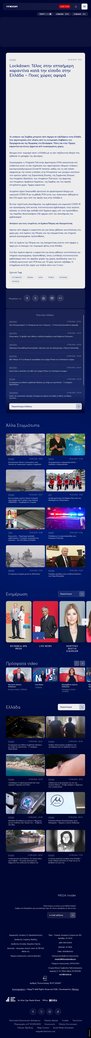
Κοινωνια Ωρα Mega (18, 647)
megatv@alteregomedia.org (65, 959)
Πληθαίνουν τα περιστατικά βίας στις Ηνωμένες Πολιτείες (62, 537)
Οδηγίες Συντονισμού (68, 1024)
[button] (84, 7)
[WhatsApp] (43, 298)
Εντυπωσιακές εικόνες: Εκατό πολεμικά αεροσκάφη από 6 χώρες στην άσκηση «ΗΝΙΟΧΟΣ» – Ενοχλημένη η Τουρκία (23, 500)
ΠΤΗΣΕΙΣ (51, 277)
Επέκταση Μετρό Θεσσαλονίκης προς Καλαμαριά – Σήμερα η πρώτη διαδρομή (63, 822)
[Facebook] (27, 298)
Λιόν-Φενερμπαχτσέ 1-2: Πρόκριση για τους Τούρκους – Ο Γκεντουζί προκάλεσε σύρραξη (43, 325)
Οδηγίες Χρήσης (51, 1020)
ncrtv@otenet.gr (65, 974)
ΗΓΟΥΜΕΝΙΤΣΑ (17, 277)
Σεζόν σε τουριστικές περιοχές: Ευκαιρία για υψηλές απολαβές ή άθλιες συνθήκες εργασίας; (40, 397)
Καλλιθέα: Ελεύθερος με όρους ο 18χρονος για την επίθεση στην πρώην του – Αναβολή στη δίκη (25, 823)
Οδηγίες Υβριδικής (25, 1028)
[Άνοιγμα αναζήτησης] (76, 7)
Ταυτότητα (77, 1020)
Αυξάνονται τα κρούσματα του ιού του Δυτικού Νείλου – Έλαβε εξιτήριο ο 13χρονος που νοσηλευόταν (65, 785)
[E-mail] (52, 298)
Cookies (65, 1020)
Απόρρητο (89, 1033)
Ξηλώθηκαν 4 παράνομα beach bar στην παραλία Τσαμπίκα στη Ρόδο (24, 784)
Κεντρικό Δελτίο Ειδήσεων (14, 686)
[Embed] (60, 298)
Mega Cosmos (43, 1028)
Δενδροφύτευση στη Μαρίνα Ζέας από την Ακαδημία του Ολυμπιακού (64, 499)
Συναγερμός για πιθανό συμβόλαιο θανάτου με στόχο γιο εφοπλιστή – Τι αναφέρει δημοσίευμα (40, 383)
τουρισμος (63, 277)
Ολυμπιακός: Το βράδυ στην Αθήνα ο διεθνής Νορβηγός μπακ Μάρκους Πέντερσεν (41, 336)
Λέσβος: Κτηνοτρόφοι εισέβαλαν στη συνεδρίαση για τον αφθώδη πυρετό (62, 746)
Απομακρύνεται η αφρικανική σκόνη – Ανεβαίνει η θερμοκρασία (62, 463)
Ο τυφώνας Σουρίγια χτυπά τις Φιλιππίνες (24, 574)
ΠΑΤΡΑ (40, 277)
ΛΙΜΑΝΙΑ (30, 277)
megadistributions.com (45, 1031)
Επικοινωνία (50, 1024)
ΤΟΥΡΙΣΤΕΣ (15, 281)
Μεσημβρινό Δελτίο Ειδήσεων (69, 686)
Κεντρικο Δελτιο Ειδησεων (72, 648)
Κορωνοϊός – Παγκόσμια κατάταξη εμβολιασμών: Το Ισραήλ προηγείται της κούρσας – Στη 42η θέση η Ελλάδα (23, 538)
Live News (45, 646)
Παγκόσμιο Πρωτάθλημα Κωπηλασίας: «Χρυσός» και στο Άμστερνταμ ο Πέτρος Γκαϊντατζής (44, 348)
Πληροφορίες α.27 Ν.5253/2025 (27, 1024)
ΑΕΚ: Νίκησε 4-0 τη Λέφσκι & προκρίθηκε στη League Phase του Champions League (41, 359)
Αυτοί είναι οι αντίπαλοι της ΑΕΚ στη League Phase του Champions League (38, 371)
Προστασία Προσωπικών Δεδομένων (24, 1020)
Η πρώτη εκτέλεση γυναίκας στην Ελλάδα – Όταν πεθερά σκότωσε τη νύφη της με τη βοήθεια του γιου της (64, 860)
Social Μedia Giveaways (63, 1028)
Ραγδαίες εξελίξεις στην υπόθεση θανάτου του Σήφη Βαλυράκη (64, 575)
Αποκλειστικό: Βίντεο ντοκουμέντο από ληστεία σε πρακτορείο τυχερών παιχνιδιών (24, 463)
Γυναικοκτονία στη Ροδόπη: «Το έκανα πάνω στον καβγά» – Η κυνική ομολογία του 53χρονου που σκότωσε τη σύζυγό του (25, 860)
